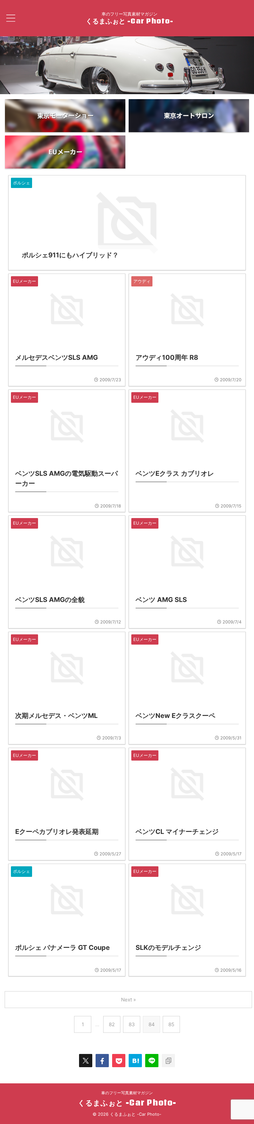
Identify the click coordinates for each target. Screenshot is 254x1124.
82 (112, 1024)
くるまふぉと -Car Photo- (129, 21)
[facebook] (102, 1060)
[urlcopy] (168, 1060)
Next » (128, 999)
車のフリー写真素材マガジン (127, 1092)
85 (171, 1024)
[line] (151, 1060)
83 (132, 1024)
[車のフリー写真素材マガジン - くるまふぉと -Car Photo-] (135, 1060)
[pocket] (118, 1060)
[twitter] (85, 1060)
